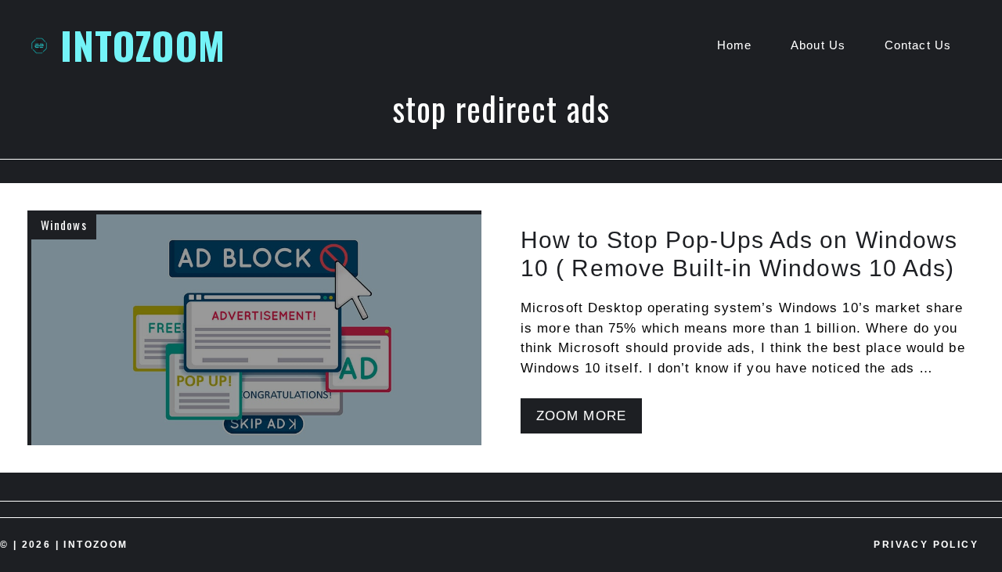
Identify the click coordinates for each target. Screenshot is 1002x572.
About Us (818, 45)
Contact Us (918, 45)
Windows (64, 224)
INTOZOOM (142, 45)
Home (734, 45)
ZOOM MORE (581, 415)
